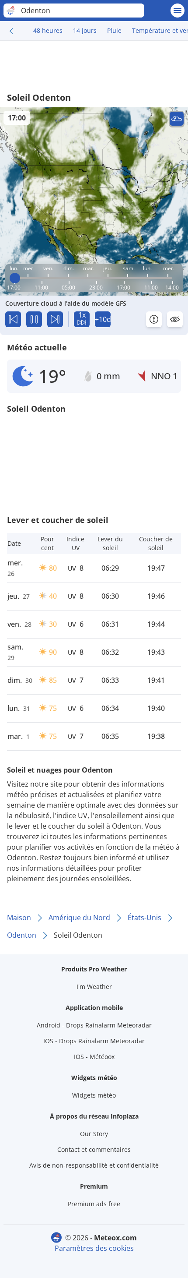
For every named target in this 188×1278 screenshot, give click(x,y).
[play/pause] (34, 319)
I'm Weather (94, 986)
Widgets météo (94, 1095)
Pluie (114, 30)
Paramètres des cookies (94, 1248)
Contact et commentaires (94, 1149)
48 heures (48, 30)
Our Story (94, 1134)
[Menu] (178, 11)
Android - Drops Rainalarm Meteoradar (94, 1025)
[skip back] (13, 319)
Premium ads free (94, 1204)
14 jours (85, 30)
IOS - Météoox (94, 1056)
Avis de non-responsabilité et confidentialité (94, 1165)
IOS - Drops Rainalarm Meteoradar (94, 1041)
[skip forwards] (55, 319)
